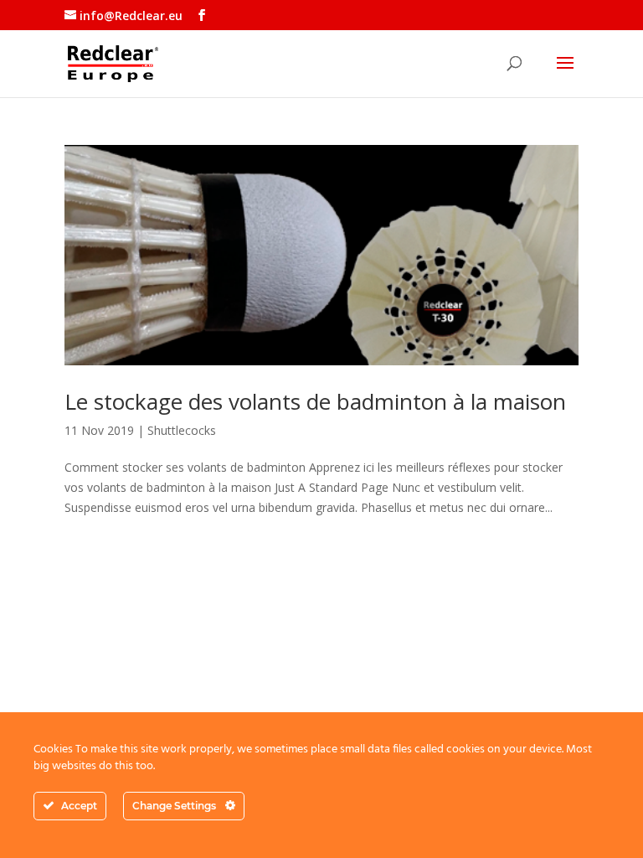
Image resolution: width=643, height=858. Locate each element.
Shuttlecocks (181, 430)
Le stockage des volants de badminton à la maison (315, 401)
